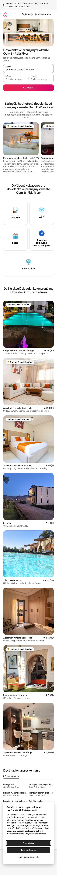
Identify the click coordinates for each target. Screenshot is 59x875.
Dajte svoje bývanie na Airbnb (37, 14)
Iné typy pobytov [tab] (11, 776)
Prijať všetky (28, 843)
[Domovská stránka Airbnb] (5, 14)
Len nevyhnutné (28, 850)
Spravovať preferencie (28, 857)
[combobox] (28, 69)
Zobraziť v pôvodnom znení (17, 6)
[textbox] (15, 79)
